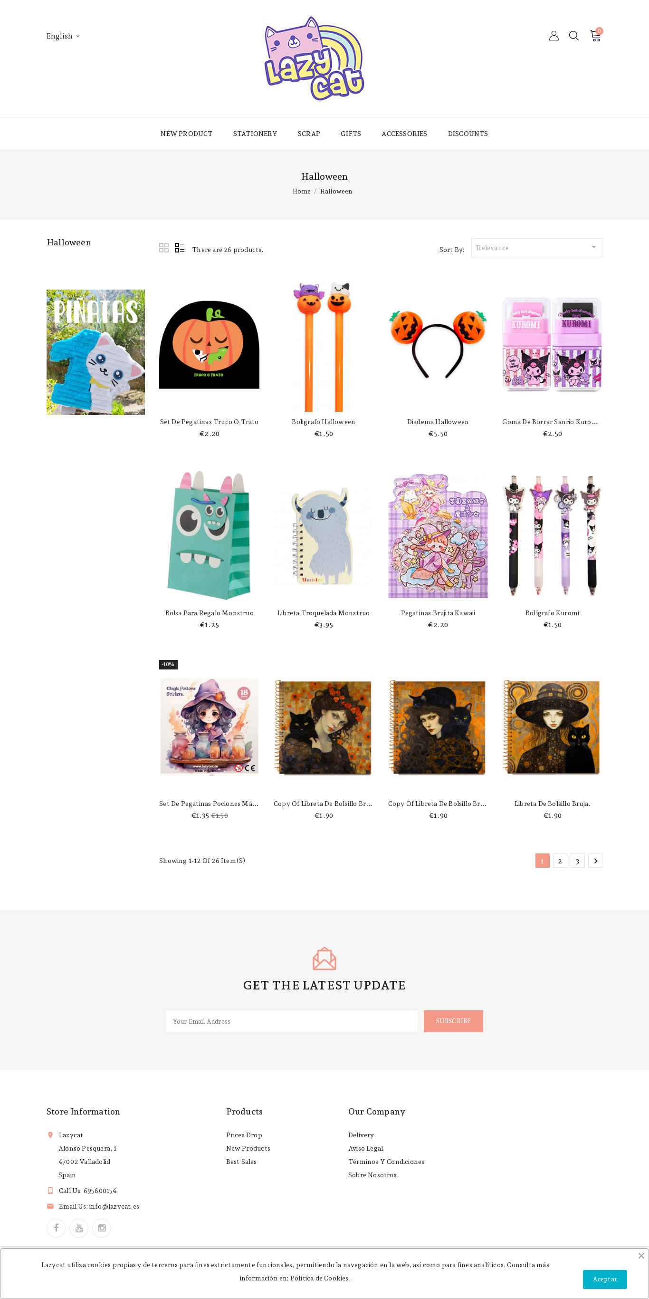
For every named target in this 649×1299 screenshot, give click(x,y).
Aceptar (605, 1279)
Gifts (351, 133)
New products (248, 1148)
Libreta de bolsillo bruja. (552, 803)
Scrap (309, 133)
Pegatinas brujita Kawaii (438, 613)
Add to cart (209, 402)
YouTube (79, 1228)
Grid (164, 248)
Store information (83, 1111)
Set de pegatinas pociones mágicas (213, 803)
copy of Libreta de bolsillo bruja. (325, 803)
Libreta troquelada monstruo (323, 613)
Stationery (255, 133)
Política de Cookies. (320, 1278)
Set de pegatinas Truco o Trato (209, 422)
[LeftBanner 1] (96, 352)
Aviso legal (365, 1148)
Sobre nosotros (372, 1175)
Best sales (241, 1161)
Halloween (69, 242)
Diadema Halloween (438, 422)
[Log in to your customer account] (554, 35)
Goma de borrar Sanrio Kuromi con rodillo (569, 422)
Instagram (102, 1228)
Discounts (468, 133)
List (179, 248)
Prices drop (244, 1135)
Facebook (56, 1228)
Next (596, 861)
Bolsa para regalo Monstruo (209, 613)
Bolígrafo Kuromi (552, 613)
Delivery (361, 1135)
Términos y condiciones (386, 1161)
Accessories (404, 133)
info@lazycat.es (114, 1206)
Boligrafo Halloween (323, 422)
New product (186, 133)
